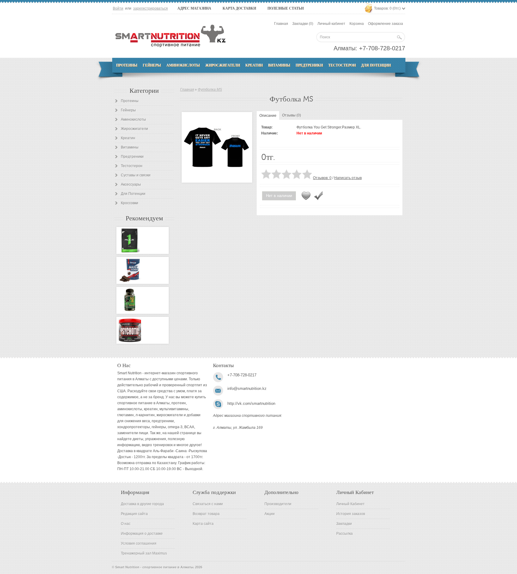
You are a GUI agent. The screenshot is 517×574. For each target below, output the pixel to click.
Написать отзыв (348, 178)
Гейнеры (152, 65)
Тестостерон (342, 65)
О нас (125, 524)
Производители (277, 504)
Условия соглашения (138, 543)
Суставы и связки (135, 175)
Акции (269, 514)
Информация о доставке (142, 533)
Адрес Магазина (194, 8)
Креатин (254, 65)
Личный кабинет (331, 24)
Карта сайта (203, 524)
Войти (118, 8)
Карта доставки (239, 8)
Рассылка (344, 533)
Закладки (344, 524)
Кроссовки (129, 203)
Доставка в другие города (142, 504)
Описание (267, 115)
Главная (281, 24)
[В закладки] (306, 195)
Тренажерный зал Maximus (144, 553)
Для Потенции (376, 65)
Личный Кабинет (350, 504)
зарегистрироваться (150, 8)
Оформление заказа (385, 24)
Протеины (126, 65)
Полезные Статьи (285, 8)
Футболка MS (210, 89)
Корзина (356, 24)
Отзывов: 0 (322, 178)
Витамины (279, 65)
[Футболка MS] (217, 147)
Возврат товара (206, 514)
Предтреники (309, 65)
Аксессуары (131, 184)
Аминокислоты (183, 65)
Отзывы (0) (291, 115)
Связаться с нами (208, 504)
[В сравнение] (318, 195)
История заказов (350, 514)
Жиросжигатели (222, 65)
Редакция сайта (134, 514)
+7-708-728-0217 (382, 48)
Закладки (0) (302, 24)
